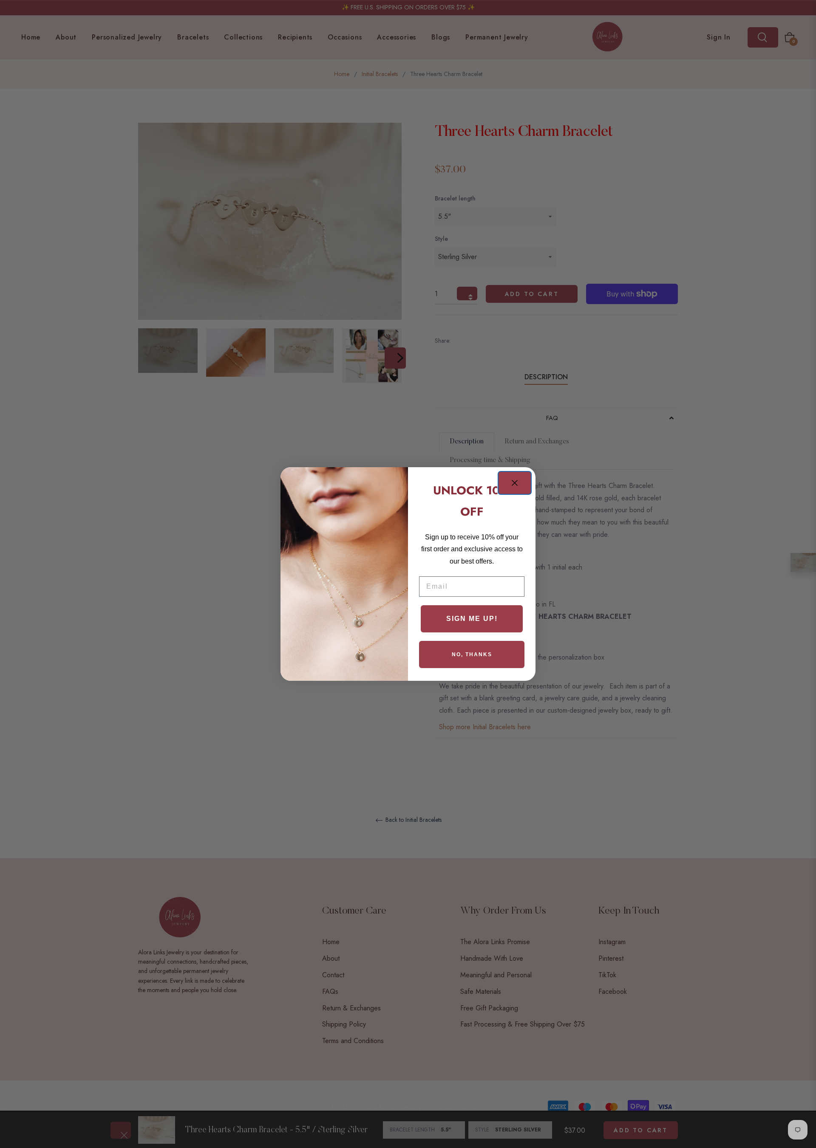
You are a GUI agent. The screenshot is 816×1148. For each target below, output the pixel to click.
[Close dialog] (514, 482)
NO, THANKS (472, 654)
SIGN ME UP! (472, 618)
